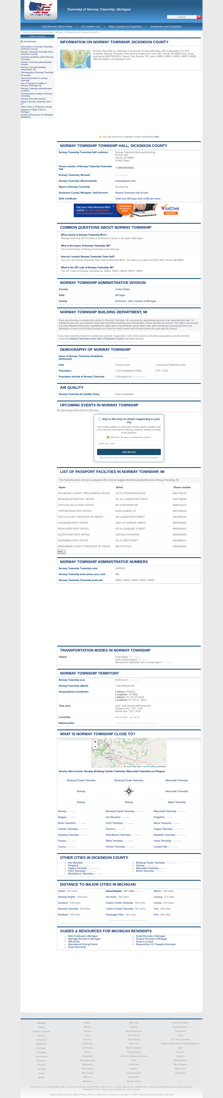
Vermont (180, 1052)
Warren (157, 891)
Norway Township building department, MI (103, 312)
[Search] (199, 17)
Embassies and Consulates (165, 26)
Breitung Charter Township (109, 771)
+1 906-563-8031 (124, 167)
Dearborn (63, 903)
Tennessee (180, 1031)
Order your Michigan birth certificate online (138, 198)
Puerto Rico (134, 1077)
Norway (88, 771)
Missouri (87, 1077)
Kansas (87, 1039)
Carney (62, 846)
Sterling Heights (66, 897)
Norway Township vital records (131, 192)
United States (122, 289)
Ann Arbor (111, 897)
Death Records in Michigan (150, 936)
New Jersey (134, 1035)
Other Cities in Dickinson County (94, 858)
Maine (87, 1052)
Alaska (41, 1027)
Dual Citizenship (77, 947)
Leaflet (128, 766)
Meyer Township (177, 802)
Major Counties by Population (125, 26)
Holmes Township (115, 846)
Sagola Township (163, 829)
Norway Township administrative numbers (104, 562)
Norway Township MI (90, 32)
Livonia (158, 903)
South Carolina (180, 1022)
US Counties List (90, 26)
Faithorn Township (68, 829)
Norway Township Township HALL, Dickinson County (113, 146)
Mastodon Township (164, 835)
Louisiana (87, 1048)
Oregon (134, 1068)
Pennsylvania (134, 1073)
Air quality (71, 387)
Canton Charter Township (119, 908)
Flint (156, 914)
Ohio (133, 1060)
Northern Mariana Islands (134, 1056)
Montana (87, 1081)
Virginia (180, 1056)
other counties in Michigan (142, 301)
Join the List (128, 452)
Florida (41, 1064)
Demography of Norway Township (95, 349)
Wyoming (180, 1073)
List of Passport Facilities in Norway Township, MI (112, 472)
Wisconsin (180, 1068)
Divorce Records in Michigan (151, 939)
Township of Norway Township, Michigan (99, 9)
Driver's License (144, 941)
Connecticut (41, 1056)
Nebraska (134, 1022)
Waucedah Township (138, 771)
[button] (95, 742)
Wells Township (114, 841)
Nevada (134, 1027)
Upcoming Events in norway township (99, 405)
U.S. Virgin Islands (180, 1039)
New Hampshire (134, 1031)
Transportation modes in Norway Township (105, 650)
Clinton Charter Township (119, 903)
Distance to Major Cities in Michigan (98, 884)
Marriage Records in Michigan (84, 939)
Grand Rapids (114, 891)
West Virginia (180, 1064)
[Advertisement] (129, 101)
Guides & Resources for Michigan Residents (106, 931)
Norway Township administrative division (103, 283)
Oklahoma (134, 1064)
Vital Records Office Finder (57, 26)
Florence (110, 829)
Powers (62, 841)
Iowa (87, 1035)
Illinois (87, 1027)
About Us (101, 1094)
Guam (41, 1073)
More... (61, 552)
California (41, 1044)
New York (134, 1043)
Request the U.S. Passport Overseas (156, 944)
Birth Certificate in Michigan (83, 936)
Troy (156, 908)
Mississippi (87, 1073)
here (156, 136)
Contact (112, 1094)
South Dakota (180, 1027)
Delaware (41, 1060)
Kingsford (159, 817)
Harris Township (162, 841)
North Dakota (134, 1052)
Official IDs (74, 941)
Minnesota (87, 1068)
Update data (71, 1094)
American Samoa (41, 1031)
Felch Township (114, 823)
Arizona (41, 1035)
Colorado (41, 1048)
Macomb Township (68, 908)
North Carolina (133, 1048)
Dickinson (120, 301)
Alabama (41, 1023)
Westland (63, 914)
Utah (180, 1048)
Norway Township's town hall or (87, 338)
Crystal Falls (160, 846)
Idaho (88, 1022)
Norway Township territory (89, 673)
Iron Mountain (113, 817)
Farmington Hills (114, 914)
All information (30, 42)
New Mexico (134, 1039)
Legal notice (56, 1094)
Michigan (59, 32)
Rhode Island (134, 1081)
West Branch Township (118, 835)
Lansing (158, 897)
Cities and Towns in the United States (38, 32)
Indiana (87, 1031)
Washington (180, 1060)
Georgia (41, 1069)
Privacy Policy (87, 1094)
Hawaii (41, 1077)
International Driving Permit (82, 944)
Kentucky (88, 1043)
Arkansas (41, 1040)
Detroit (61, 891)
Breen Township (66, 823)
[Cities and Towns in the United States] (40, 16)
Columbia (41, 1052)
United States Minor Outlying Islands (180, 1043)
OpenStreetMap (149, 766)
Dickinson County (72, 32)
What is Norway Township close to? (97, 734)
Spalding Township (68, 835)
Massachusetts (87, 1060)
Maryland (87, 1056)
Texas (180, 1035)
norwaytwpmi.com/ (121, 59)
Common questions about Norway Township (105, 227)
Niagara (160, 771)
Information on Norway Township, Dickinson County (114, 42)
